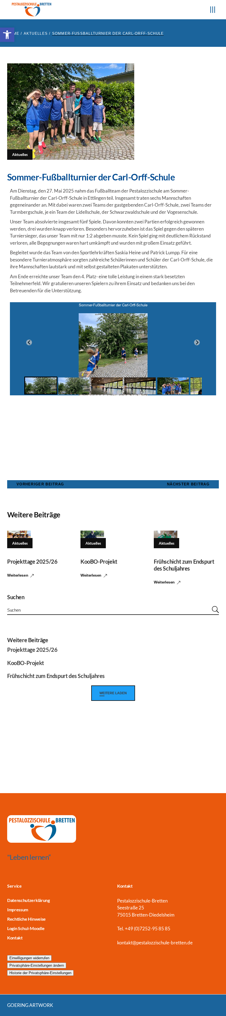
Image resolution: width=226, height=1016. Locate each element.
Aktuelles (36, 33)
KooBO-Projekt (98, 561)
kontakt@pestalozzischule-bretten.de (155, 942)
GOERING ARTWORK (30, 1005)
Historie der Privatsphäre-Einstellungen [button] (40, 973)
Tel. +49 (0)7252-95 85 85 (143, 928)
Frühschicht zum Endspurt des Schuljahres (184, 565)
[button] (7, 35)
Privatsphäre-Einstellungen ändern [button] (36, 965)
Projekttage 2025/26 (32, 561)
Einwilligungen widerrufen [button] (29, 958)
